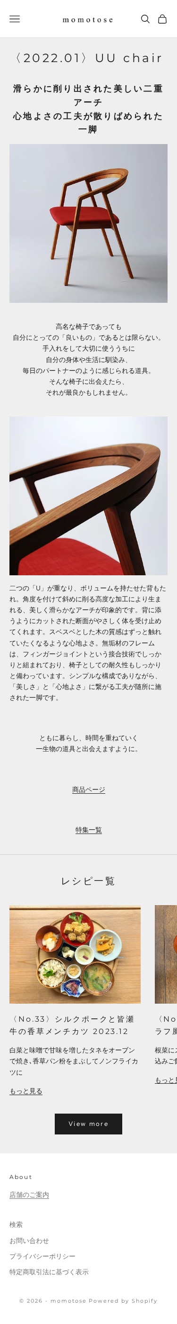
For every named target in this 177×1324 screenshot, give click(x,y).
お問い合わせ (29, 1240)
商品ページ (88, 789)
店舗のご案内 (29, 1194)
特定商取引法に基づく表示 (49, 1272)
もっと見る (25, 1091)
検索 (16, 1224)
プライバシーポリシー (42, 1256)
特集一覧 (89, 829)
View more (88, 1123)
